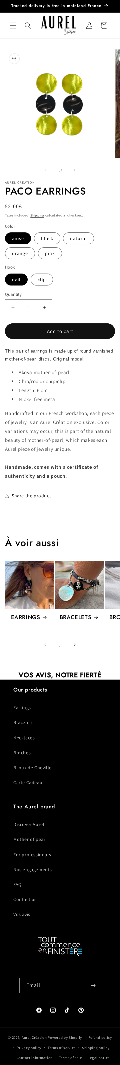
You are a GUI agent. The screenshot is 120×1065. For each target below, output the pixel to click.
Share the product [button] (31, 496)
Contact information (35, 1057)
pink (50, 253)
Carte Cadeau (27, 782)
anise (18, 238)
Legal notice (99, 1057)
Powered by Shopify (65, 1037)
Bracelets (23, 722)
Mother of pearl (30, 839)
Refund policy (100, 1037)
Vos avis (21, 914)
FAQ (17, 884)
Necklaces (24, 738)
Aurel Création (34, 1037)
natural (78, 238)
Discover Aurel (28, 824)
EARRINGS (25, 617)
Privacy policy (29, 1047)
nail (16, 280)
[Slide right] (74, 170)
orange (20, 253)
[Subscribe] (93, 985)
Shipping (37, 215)
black (47, 238)
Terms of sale (70, 1057)
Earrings (22, 707)
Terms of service (62, 1047)
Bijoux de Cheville (32, 768)
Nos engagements (32, 869)
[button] (13, 25)
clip (42, 280)
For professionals (32, 855)
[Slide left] (45, 170)
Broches (22, 753)
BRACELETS (75, 617)
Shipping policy (96, 1047)
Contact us (25, 899)
